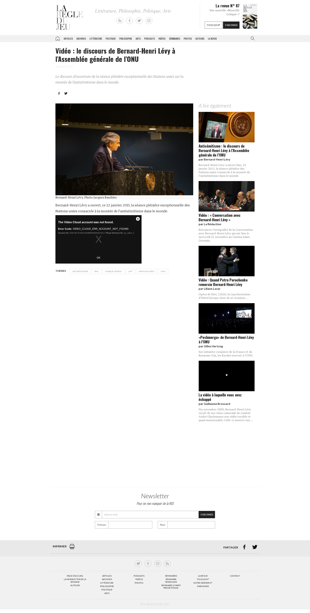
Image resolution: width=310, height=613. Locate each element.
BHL (97, 271)
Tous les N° (203, 579)
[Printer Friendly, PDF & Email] (72, 548)
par (214, 159)
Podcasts (149, 38)
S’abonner (203, 586)
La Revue (203, 575)
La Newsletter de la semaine (75, 580)
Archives (81, 38)
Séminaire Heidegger (171, 580)
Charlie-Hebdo (113, 271)
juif (130, 271)
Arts (138, 38)
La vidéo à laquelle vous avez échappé (220, 397)
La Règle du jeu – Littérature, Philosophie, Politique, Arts (57, 38)
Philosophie (125, 38)
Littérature (96, 38)
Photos (188, 38)
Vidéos (161, 38)
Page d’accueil (75, 575)
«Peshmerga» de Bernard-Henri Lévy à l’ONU (226, 339)
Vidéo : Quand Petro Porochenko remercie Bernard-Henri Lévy (223, 282)
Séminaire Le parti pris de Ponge (171, 586)
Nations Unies (146, 271)
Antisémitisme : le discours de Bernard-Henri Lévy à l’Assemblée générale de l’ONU (224, 150)
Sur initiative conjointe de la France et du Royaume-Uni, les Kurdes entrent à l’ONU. (226, 353)
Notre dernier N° (202, 582)
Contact (235, 575)
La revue (212, 38)
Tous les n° (213, 25)
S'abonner (231, 25)
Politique (111, 38)
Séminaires (174, 38)
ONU (163, 271)
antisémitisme (80, 271)
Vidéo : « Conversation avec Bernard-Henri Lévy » (219, 217)
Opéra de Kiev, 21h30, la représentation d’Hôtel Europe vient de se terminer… (224, 296)
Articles (68, 38)
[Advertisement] (226, 74)
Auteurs (199, 38)
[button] (251, 38)
